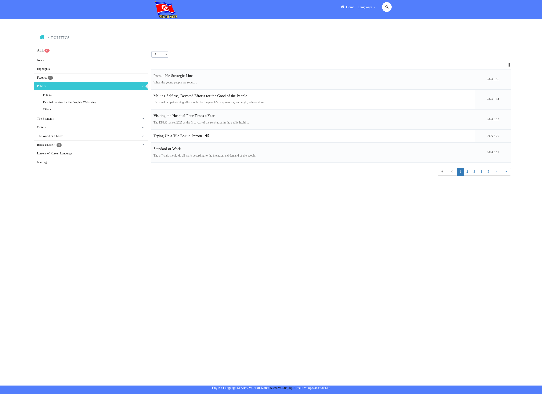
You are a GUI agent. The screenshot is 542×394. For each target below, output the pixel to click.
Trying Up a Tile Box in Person (179, 136)
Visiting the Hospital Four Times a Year (183, 116)
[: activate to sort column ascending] (493, 65)
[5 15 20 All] (159, 54)
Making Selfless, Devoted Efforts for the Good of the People (200, 96)
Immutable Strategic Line (173, 76)
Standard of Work (167, 149)
